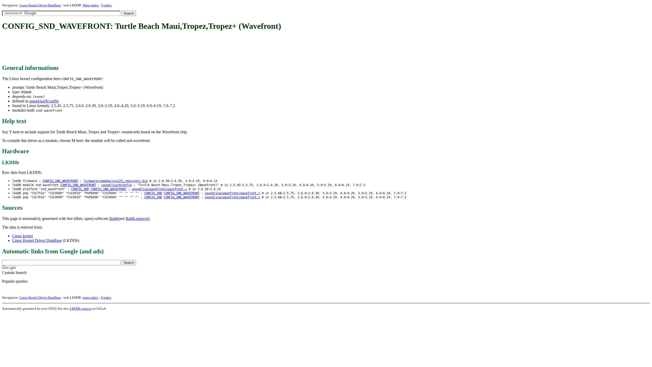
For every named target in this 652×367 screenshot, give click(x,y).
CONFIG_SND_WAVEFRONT (60, 181)
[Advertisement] (94, 47)
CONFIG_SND (80, 189)
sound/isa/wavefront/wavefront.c (159, 189)
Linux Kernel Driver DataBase (40, 5)
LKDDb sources (80, 308)
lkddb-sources (137, 218)
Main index (91, 5)
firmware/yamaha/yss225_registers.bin (116, 181)
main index (90, 297)
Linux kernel (22, 236)
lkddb (113, 218)
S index (106, 5)
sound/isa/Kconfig (44, 101)
